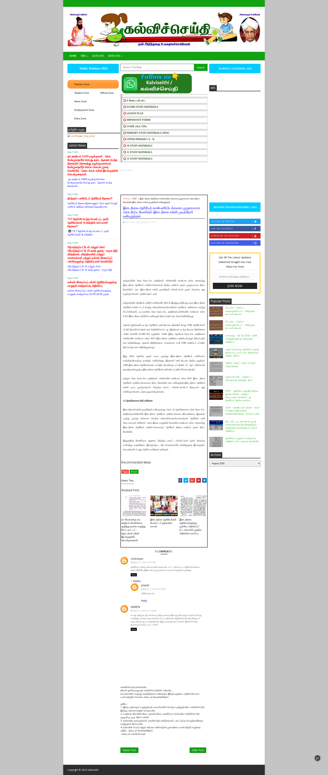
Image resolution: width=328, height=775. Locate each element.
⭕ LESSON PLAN (133, 113)
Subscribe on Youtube (225, 236)
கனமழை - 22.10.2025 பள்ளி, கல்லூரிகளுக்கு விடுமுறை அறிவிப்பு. (242, 338)
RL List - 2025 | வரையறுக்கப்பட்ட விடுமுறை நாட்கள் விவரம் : (240, 311)
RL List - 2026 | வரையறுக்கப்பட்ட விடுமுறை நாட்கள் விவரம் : (240, 324)
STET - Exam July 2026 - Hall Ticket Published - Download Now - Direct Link (242, 410)
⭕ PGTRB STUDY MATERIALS (140, 107)
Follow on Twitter (223, 221)
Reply (134, 575)
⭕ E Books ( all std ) (134, 100)
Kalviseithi (93, 769)
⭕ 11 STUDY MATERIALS (137, 152)
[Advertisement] (164, 183)
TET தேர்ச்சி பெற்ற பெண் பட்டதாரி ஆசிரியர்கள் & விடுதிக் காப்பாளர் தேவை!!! (87, 222)
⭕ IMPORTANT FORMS (137, 120)
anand (145, 585)
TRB (83, 56)
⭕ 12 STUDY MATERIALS (137, 158)
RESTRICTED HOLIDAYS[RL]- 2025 (235, 207)
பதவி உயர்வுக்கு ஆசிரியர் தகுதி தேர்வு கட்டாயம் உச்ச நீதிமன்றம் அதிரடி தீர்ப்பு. (242, 352)
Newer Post (129, 750)
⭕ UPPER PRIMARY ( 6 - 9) (138, 139)
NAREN (135, 607)
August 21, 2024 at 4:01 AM (144, 562)
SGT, (153, 222)
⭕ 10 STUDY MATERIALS (137, 145)
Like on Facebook (222, 228)
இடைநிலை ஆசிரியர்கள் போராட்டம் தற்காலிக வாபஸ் (163, 523)
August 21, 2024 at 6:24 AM (154, 589)
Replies (137, 581)
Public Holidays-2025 (93, 68)
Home (73, 56)
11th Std (98, 56)
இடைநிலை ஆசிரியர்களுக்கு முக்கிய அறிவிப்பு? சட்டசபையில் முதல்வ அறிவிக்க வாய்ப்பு (190, 526)
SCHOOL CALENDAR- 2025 (235, 68)
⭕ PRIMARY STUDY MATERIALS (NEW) (146, 133)
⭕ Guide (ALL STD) (135, 126)
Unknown (137, 559)
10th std (114, 56)
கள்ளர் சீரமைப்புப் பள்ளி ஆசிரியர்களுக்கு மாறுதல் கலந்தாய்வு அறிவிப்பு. (92, 284)
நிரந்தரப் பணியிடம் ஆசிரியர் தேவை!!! (89, 198)
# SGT (134, 471)
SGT (134, 198)
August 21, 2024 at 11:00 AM (144, 610)
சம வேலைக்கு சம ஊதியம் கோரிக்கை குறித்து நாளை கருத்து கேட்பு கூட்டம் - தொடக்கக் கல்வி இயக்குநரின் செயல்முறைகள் (133, 530)
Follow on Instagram (224, 243)
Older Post (198, 750)
